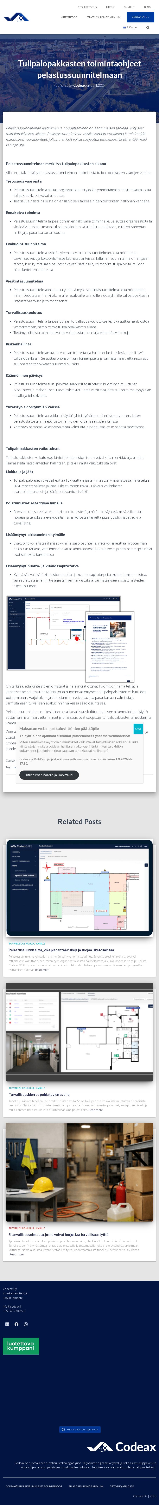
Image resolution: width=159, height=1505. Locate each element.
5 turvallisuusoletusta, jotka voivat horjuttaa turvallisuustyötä (59, 1234)
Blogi (147, 7)
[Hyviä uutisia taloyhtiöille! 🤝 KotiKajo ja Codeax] (28, 1379)
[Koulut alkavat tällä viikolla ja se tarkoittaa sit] (80, 1379)
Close (138, 728)
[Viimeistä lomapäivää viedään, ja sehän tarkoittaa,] (28, 1409)
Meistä (110, 7)
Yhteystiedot (69, 17)
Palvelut (129, 7)
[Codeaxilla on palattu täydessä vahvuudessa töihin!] (131, 1379)
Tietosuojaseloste (122, 1486)
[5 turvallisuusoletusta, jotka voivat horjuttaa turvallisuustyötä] (79, 1172)
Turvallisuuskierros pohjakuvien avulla (39, 1094)
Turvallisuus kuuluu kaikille (27, 943)
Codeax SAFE (139, 17)
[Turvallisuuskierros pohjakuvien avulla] (79, 1032)
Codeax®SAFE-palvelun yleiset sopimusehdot (34, 1486)
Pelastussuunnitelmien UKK (103, 17)
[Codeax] (16, 17)
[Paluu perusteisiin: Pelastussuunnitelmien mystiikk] (80, 1409)
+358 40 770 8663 (14, 1311)
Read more (42, 970)
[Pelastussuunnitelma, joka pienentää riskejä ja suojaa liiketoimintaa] (79, 887)
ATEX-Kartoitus (87, 7)
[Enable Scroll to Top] (151, 1497)
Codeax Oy (140, 1496)
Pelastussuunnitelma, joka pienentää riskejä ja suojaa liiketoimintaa (61, 950)
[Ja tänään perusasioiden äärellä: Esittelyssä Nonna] (131, 1409)
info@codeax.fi (12, 1306)
